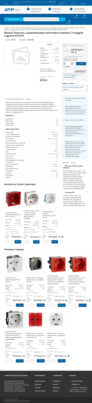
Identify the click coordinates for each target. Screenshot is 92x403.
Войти (75, 11)
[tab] (29, 99)
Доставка (37, 387)
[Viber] (45, 80)
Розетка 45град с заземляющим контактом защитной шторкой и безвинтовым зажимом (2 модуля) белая (13, 335)
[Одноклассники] (43, 80)
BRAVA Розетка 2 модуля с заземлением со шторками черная (35, 280)
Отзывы (55, 384)
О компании (56, 381)
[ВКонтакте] (41, 80)
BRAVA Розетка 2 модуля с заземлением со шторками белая (56, 335)
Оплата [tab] (73, 163)
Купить (18, 241)
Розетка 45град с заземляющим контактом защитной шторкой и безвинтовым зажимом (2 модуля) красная (76, 280)
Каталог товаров (13, 19)
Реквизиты (56, 387)
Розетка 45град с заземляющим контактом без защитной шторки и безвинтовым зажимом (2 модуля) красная (55, 280)
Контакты (56, 391)
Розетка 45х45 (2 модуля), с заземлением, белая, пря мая (49, 214)
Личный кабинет (79, 9)
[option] (21, 56)
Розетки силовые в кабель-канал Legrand (73, 88)
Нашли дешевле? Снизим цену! (73, 126)
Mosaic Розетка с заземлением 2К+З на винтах (12, 280)
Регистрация (82, 11)
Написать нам (56, 11)
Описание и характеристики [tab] (14, 99)
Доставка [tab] (66, 163)
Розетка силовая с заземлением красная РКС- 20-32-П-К (12, 215)
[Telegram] (47, 80)
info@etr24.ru (56, 9)
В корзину (81, 63)
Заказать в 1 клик (80, 71)
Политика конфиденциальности (13, 401)
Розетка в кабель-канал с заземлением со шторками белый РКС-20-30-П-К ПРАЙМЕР (31, 215)
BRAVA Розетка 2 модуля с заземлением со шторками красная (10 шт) (35, 335)
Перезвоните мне (36, 11)
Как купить (38, 384)
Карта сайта (26, 401)
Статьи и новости (40, 391)
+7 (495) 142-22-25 (36, 9)
